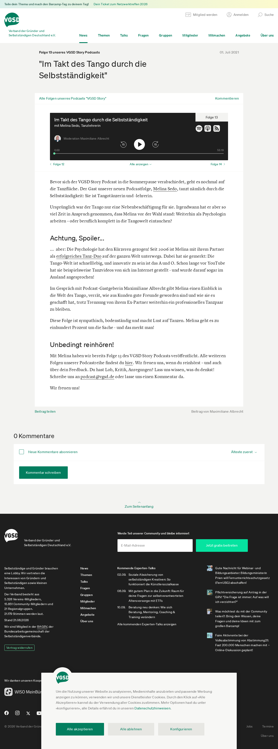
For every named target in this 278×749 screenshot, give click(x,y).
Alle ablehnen (131, 729)
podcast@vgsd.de (97, 376)
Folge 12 (58, 164)
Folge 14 (216, 164)
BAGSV (42, 627)
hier (129, 362)
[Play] (139, 144)
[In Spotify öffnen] (199, 128)
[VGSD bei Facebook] (6, 715)
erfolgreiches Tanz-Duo (78, 256)
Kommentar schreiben (43, 472)
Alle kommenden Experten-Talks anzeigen (147, 624)
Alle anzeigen (139, 164)
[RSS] (217, 128)
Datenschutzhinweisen (152, 708)
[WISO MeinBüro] (24, 693)
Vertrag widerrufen (19, 648)
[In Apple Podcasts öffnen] (208, 128)
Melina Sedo (165, 189)
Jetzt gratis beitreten (222, 545)
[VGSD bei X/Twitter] (28, 715)
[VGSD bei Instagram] (17, 715)
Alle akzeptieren (80, 729)
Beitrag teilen (45, 411)
